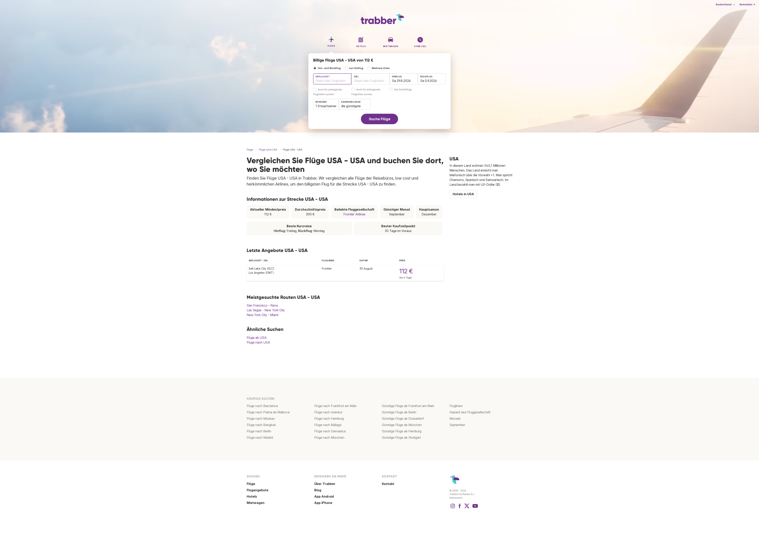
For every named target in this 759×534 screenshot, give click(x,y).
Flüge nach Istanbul (328, 412)
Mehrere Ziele (381, 68)
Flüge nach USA (258, 342)
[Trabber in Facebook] (460, 508)
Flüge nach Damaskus (330, 431)
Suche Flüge (379, 119)
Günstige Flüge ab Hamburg (401, 431)
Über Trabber (324, 484)
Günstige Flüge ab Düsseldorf (403, 418)
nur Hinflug (356, 68)
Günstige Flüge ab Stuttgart (401, 437)
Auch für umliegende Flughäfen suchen (327, 92)
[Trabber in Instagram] (452, 508)
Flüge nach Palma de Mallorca (268, 412)
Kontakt (388, 484)
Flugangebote (257, 490)
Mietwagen (255, 503)
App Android (324, 496)
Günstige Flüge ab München (402, 425)
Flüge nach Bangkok (261, 425)
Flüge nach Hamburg (329, 418)
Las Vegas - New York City (266, 310)
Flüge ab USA (257, 338)
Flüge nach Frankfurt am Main (335, 406)
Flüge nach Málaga (327, 425)
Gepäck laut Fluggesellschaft (469, 412)
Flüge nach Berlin (259, 431)
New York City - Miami (262, 315)
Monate (455, 418)
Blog (317, 490)
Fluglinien (456, 406)
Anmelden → (747, 4)
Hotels (252, 496)
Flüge (251, 484)
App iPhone (323, 503)
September (457, 425)
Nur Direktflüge (403, 89)
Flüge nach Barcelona (262, 406)
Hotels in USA (463, 194)
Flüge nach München (329, 437)
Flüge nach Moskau (261, 418)
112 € (406, 271)
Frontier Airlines (354, 214)
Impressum (456, 497)
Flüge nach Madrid (260, 437)
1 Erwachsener (325, 106)
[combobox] (332, 78)
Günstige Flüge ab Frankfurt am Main (408, 406)
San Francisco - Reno (262, 305)
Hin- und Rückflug (329, 68)
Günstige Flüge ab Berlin (399, 412)
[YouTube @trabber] (474, 508)
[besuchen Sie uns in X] (467, 508)
